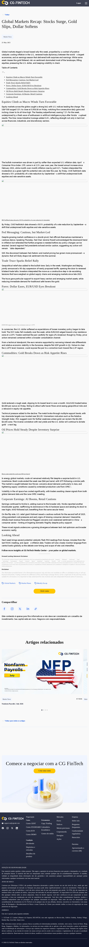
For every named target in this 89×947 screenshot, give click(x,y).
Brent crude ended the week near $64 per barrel (16, 474)
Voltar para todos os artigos (15, 721)
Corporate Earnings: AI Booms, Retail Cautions (24, 94)
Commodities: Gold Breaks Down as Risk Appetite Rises (27, 88)
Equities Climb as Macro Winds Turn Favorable (24, 77)
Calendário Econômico (45, 828)
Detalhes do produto (30, 855)
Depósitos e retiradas (30, 848)
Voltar (7, 15)
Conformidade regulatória (77, 832)
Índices (59, 824)
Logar (78, 3)
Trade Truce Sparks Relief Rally (18, 83)
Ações (59, 839)
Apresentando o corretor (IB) (78, 849)
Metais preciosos (63, 828)
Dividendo (30, 843)
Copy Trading (46, 823)
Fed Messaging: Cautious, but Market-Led (22, 80)
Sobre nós (76, 821)
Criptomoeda (62, 832)
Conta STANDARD (33, 827)
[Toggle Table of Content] (3, 72)
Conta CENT (31, 823)
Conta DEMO (31, 834)
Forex (59, 821)
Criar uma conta (44, 771)
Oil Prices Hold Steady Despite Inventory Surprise (25, 91)
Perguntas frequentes (76, 825)
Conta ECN (30, 831)
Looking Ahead (12, 97)
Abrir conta (44, 591)
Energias (60, 835)
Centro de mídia (47, 834)
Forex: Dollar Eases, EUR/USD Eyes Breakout (23, 86)
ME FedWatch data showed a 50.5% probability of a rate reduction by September (26, 220)
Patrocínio (76, 837)
